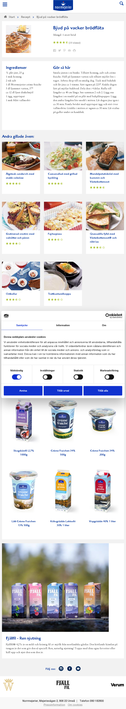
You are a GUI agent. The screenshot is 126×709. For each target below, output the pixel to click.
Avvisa (23, 390)
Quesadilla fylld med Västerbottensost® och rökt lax (103, 238)
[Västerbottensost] (8, 684)
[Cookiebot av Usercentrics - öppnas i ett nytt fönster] (108, 315)
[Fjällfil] (63, 684)
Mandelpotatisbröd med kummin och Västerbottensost (104, 178)
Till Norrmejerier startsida (63, 5)
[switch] (47, 376)
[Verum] (117, 684)
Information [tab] (63, 325)
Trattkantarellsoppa (59, 294)
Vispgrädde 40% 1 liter (102, 521)
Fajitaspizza (55, 234)
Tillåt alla (103, 390)
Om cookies (75, 705)
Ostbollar (11, 294)
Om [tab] (104, 325)
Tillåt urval (63, 390)
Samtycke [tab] (22, 325)
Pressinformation (54, 705)
